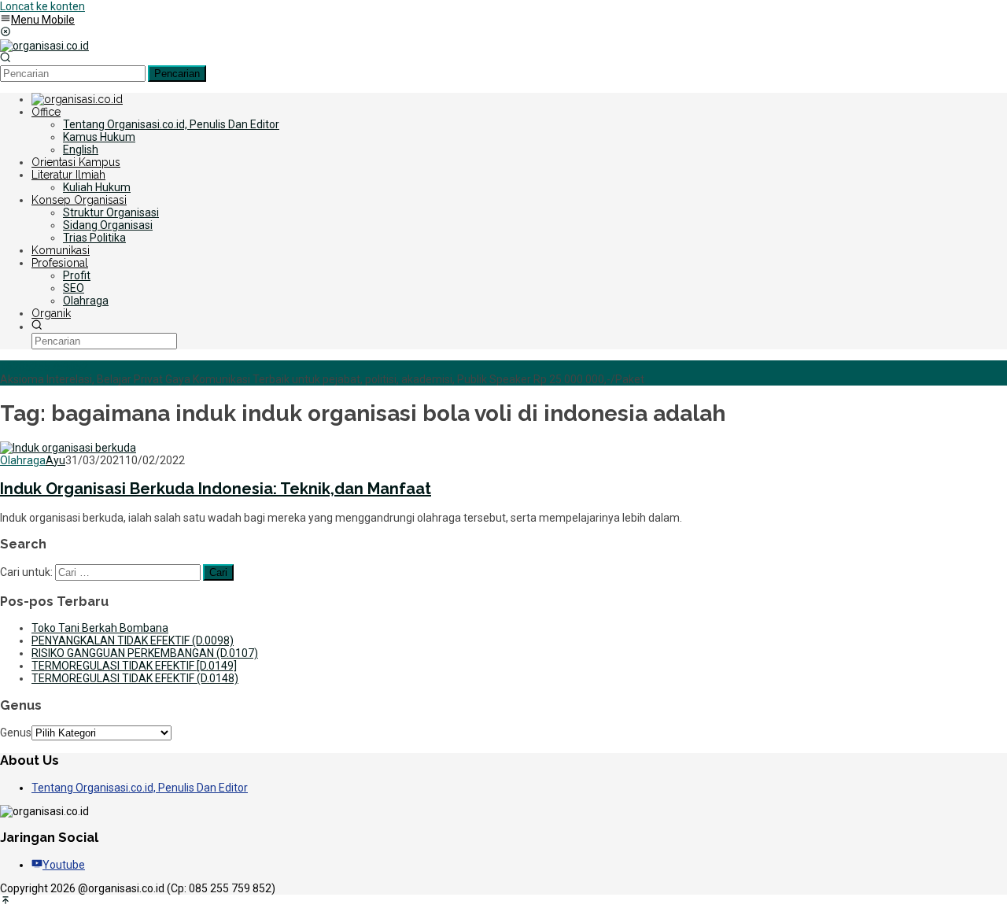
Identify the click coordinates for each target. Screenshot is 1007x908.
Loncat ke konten (42, 6)
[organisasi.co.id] (44, 45)
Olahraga (23, 460)
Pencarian (177, 73)
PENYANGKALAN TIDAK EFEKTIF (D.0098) (132, 640)
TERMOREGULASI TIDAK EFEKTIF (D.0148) (134, 678)
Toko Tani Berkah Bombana (99, 628)
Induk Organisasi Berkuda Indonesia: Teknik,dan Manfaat (215, 488)
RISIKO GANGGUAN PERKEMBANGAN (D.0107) (144, 653)
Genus (15, 732)
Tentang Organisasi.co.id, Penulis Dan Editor (139, 787)
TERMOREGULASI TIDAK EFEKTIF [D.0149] (134, 665)
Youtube (63, 864)
